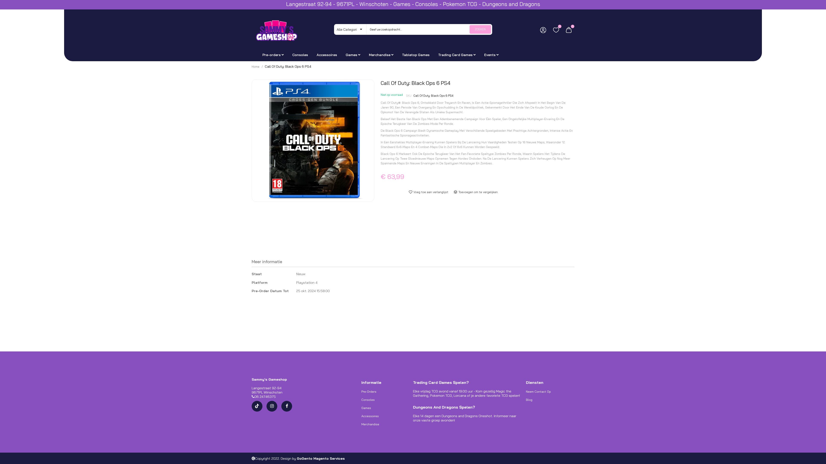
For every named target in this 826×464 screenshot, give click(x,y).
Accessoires (370, 416)
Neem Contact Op (538, 392)
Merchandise (370, 424)
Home (255, 67)
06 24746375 (265, 396)
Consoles (368, 400)
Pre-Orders (368, 392)
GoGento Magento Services (321, 458)
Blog (529, 400)
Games (366, 408)
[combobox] (429, 29)
